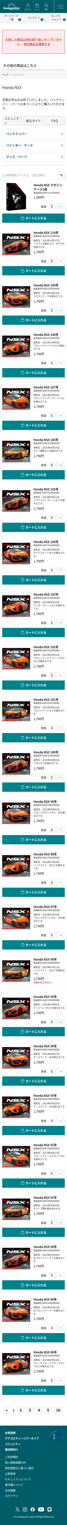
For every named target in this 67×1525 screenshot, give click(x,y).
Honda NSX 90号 (45, 1247)
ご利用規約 (11, 1457)
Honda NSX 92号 (45, 1145)
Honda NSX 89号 (45, 1299)
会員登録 (10, 1433)
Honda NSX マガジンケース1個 (48, 187)
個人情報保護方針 (15, 1462)
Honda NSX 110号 (46, 232)
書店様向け (11, 1449)
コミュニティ (11, 120)
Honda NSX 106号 (46, 440)
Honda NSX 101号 (46, 699)
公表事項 (10, 1473)
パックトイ (34, 17)
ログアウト (11, 1496)
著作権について (14, 1485)
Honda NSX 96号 (45, 959)
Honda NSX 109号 (46, 285)
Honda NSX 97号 (45, 907)
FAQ (54, 120)
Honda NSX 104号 (46, 542)
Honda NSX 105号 (46, 489)
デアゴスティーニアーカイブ (22, 1438)
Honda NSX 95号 (45, 996)
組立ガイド (33, 120)
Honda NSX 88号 (45, 1352)
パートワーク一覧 (11, 17)
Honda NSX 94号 (45, 1046)
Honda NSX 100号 (46, 752)
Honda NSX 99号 (45, 801)
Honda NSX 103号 (46, 594)
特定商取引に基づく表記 (19, 1468)
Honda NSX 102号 (46, 647)
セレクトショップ (56, 17)
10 (58, 1410)
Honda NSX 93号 (45, 1095)
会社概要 (10, 1490)
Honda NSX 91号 (45, 1197)
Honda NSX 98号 (45, 854)
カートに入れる (35, 218)
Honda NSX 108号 (46, 334)
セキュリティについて (18, 1479)
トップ (5, 74)
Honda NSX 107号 (46, 387)
